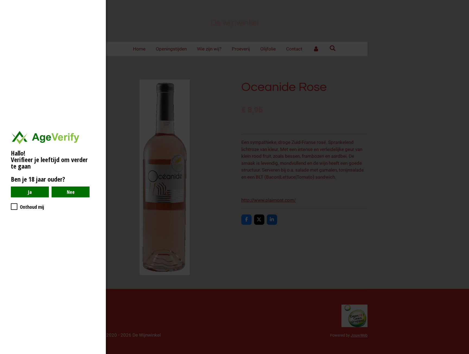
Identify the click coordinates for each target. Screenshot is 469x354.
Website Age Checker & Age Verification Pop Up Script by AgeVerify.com (462, 352)
